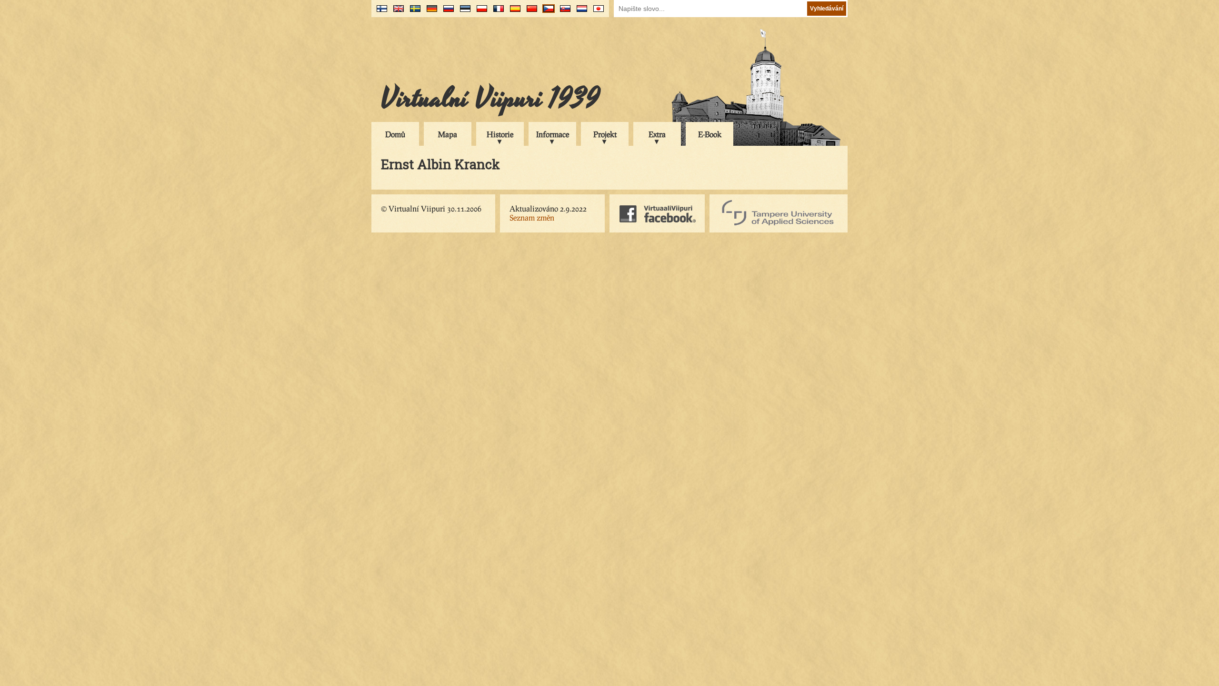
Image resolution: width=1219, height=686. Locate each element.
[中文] (529, 12)
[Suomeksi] (379, 12)
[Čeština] (546, 12)
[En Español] (513, 12)
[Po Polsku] (479, 12)
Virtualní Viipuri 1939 (490, 99)
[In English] (396, 12)
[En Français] (496, 12)
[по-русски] (446, 12)
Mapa (447, 134)
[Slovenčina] (563, 12)
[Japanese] (596, 12)
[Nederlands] (579, 12)
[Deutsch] (429, 12)
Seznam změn (532, 217)
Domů (395, 134)
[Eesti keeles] (463, 12)
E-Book (709, 134)
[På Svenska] (413, 12)
